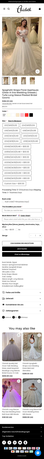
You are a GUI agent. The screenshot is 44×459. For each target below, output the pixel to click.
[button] (4, 9)
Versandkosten (7, 103)
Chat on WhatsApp (22, 254)
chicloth (24, 456)
